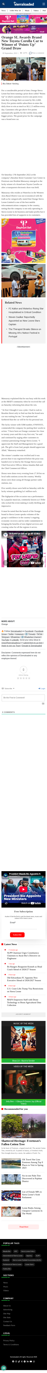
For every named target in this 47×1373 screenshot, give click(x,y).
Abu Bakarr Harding (11, 84)
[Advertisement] (23, 147)
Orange (4, 624)
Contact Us (7, 1322)
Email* (13, 923)
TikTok (39, 634)
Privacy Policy (8, 1341)
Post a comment (38, 53)
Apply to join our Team (10, 646)
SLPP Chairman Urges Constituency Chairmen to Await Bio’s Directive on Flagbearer (23, 956)
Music (27, 11)
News (3, 11)
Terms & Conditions (11, 1345)
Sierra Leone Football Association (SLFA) (27, 1260)
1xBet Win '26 (15, 11)
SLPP (38, 1256)
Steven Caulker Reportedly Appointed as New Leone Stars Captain (24, 321)
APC (15, 1251)
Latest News (10, 944)
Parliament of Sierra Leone (12, 1264)
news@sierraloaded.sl (11, 643)
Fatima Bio (6, 1269)
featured (6, 1260)
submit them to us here (33, 643)
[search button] (3, 4)
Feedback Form (9, 1325)
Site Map (6, 1314)
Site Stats (7, 1318)
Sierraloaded (16, 631)
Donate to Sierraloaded (32, 646)
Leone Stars (29, 1264)
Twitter (11, 634)
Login (42, 688)
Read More (24, 1227)
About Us (7, 1306)
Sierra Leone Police (28, 1251)
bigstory (29, 1256)
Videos (36, 11)
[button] (44, 4)
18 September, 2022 (9, 53)
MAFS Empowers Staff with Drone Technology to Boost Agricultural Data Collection (24, 1002)
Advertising (7, 1310)
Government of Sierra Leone (13, 1256)
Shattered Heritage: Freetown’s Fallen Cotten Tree (21, 1142)
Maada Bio (6, 1251)
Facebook (29, 631)
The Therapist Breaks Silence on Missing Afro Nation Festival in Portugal (25, 333)
